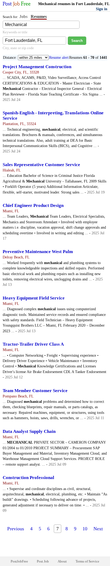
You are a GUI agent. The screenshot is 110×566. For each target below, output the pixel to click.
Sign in (101, 9)
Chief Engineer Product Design (33, 205)
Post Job (43, 561)
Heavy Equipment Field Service (34, 298)
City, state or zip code (18, 48)
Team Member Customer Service (35, 390)
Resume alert (59, 58)
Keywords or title (15, 32)
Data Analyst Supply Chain (29, 431)
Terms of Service (87, 561)
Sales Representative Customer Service (41, 164)
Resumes (39, 16)
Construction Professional (28, 477)
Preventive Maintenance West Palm (38, 251)
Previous (15, 528)
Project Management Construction (37, 66)
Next (98, 528)
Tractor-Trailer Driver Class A (33, 344)
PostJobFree (19, 561)
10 (84, 528)
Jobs (23, 16)
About (62, 561)
